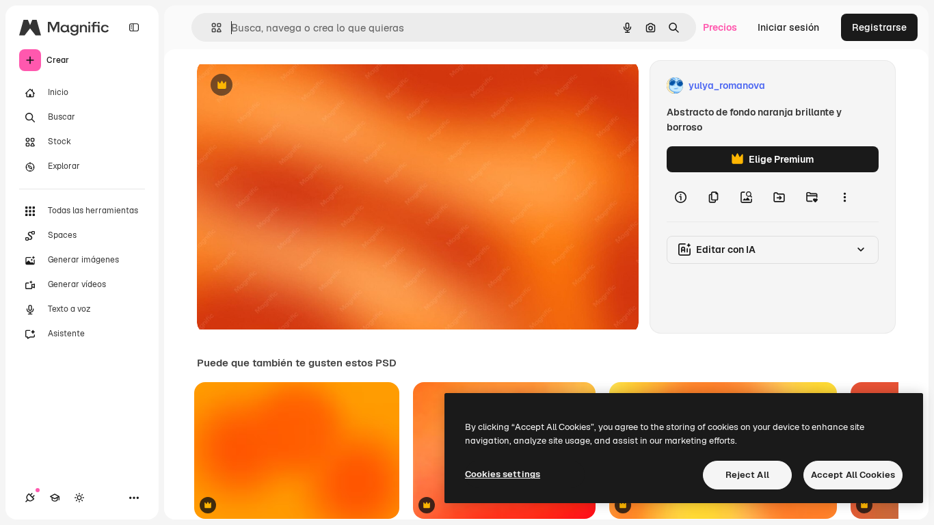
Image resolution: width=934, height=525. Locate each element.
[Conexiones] (30, 498)
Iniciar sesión (788, 27)
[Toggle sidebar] (134, 27)
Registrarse (879, 27)
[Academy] (55, 498)
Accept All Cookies (853, 475)
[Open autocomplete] (211, 28)
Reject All (747, 475)
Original (284, 85)
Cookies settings (502, 474)
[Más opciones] (844, 197)
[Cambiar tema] (79, 498)
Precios (720, 27)
